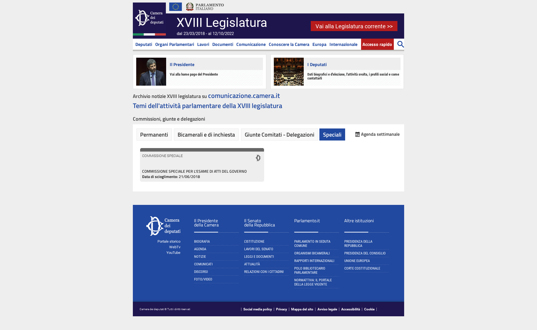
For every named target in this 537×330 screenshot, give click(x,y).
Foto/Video (203, 279)
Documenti (222, 44)
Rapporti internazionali (314, 261)
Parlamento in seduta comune (312, 243)
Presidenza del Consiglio (365, 253)
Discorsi (201, 272)
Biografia (202, 241)
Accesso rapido (377, 44)
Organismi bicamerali (312, 253)
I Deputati (317, 64)
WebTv (174, 247)
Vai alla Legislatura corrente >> (354, 26)
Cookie (369, 309)
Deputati (143, 44)
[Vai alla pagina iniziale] (149, 34)
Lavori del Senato (258, 249)
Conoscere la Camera (289, 44)
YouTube (173, 253)
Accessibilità (350, 309)
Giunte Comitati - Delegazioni (279, 134)
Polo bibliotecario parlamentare (309, 270)
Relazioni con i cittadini (264, 272)
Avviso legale (327, 309)
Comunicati (203, 264)
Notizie (200, 256)
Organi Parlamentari (174, 44)
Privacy (281, 309)
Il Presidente (182, 64)
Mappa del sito (302, 309)
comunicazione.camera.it (244, 95)
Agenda (200, 249)
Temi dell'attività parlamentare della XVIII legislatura (207, 105)
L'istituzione (254, 241)
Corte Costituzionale (362, 268)
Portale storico (168, 241)
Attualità (252, 264)
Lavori (203, 44)
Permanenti (154, 134)
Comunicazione (251, 44)
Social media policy (257, 309)
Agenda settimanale (380, 134)
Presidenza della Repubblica (358, 243)
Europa (319, 44)
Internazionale (343, 44)
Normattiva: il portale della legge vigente (313, 282)
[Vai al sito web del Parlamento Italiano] (205, 12)
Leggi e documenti (259, 256)
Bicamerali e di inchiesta (206, 134)
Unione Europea (357, 261)
